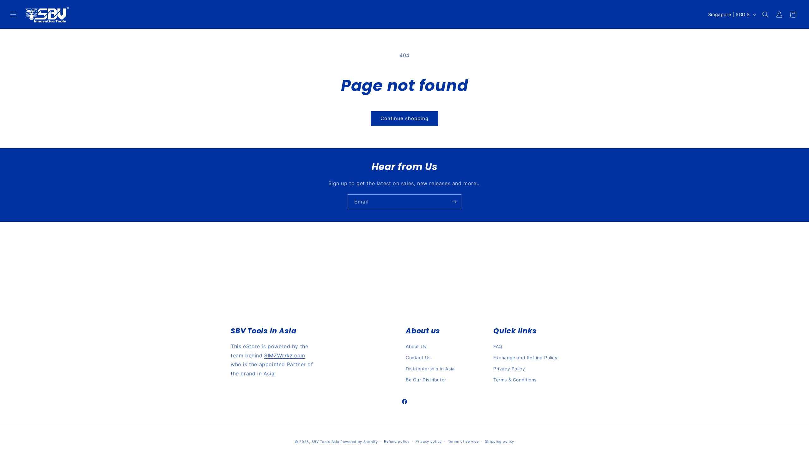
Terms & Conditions (515, 379)
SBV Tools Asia (325, 442)
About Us (416, 346)
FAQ (497, 346)
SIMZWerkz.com (284, 355)
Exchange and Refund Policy (525, 357)
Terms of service (463, 441)
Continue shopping (404, 118)
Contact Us (418, 357)
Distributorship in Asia (430, 368)
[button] (13, 14)
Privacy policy (429, 441)
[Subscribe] (454, 201)
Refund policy (396, 441)
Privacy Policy (509, 368)
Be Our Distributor (426, 379)
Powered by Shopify (359, 442)
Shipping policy (499, 441)
